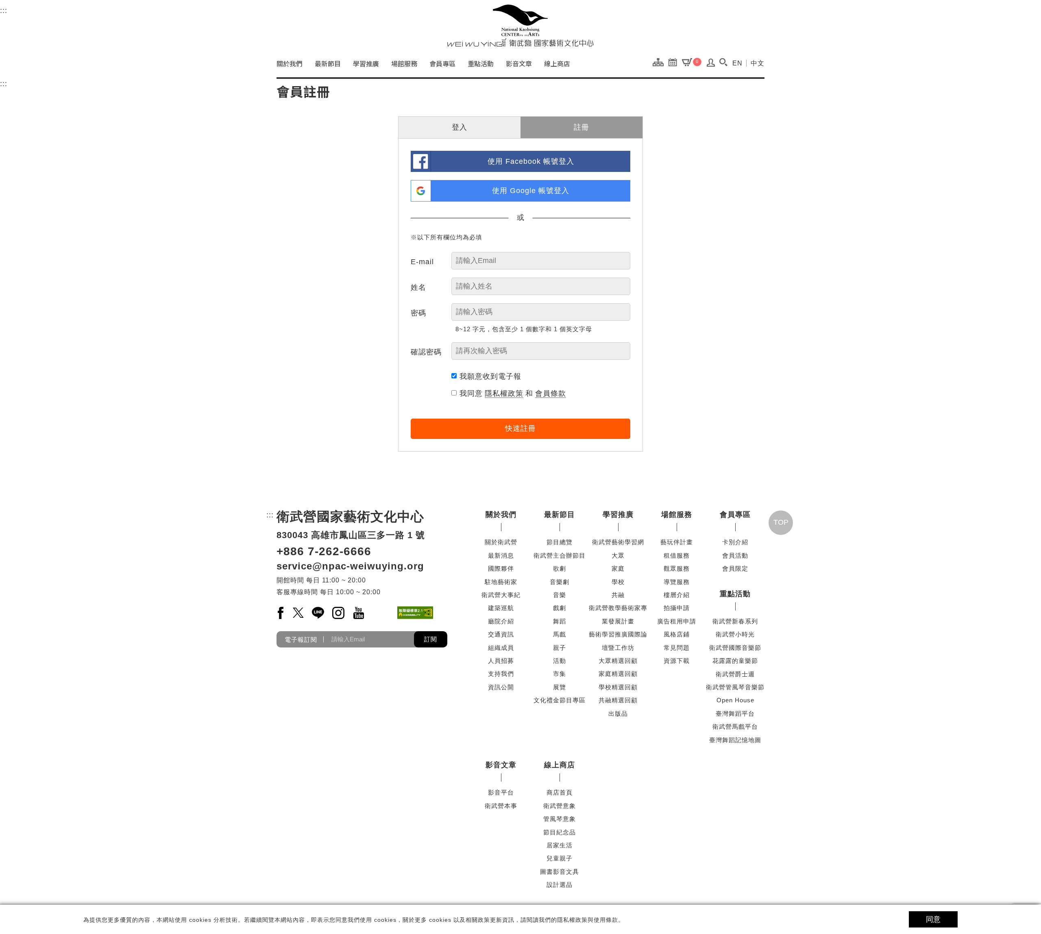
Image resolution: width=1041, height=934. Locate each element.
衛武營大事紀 (500, 594)
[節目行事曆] (675, 61)
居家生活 (560, 845)
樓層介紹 (677, 594)
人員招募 (501, 660)
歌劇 (559, 568)
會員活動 (735, 555)
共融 (618, 594)
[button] (723, 62)
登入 (459, 127)
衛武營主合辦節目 (560, 555)
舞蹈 (559, 621)
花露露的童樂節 (735, 660)
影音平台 (501, 792)
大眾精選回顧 (618, 660)
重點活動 (481, 63)
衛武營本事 (501, 805)
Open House (735, 700)
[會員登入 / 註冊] (711, 64)
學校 (618, 581)
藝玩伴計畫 (676, 542)
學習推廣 (366, 63)
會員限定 (735, 568)
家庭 (618, 568)
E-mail (422, 262)
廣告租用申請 (676, 621)
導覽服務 (677, 581)
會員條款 (550, 393)
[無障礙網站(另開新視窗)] (415, 612)
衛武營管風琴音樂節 (735, 687)
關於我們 (290, 63)
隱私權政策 (504, 393)
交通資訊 (501, 634)
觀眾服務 (677, 568)
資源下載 (677, 660)
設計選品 (560, 884)
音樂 (559, 594)
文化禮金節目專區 (560, 700)
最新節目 (328, 63)
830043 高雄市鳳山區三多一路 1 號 (351, 535)
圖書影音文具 (559, 871)
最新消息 (501, 555)
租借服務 (677, 555)
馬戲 (559, 634)
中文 (757, 63)
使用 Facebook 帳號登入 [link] (531, 161)
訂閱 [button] (430, 639)
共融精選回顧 (618, 700)
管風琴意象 (559, 818)
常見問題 (677, 647)
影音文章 (519, 63)
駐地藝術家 (501, 581)
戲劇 (559, 607)
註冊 (581, 127)
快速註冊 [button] (520, 428)
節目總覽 (560, 542)
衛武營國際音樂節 (735, 647)
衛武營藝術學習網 (618, 542)
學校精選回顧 (618, 687)
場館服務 (404, 63)
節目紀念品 (559, 832)
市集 (559, 673)
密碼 (418, 313)
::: (3, 11)
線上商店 (557, 63)
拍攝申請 (677, 607)
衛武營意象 (559, 805)
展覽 (559, 687)
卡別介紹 (735, 542)
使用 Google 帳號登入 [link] (530, 191)
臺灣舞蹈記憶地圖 (735, 739)
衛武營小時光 (735, 634)
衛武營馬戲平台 (735, 726)
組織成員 (501, 647)
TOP (780, 522)
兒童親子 (560, 858)
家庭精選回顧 (618, 673)
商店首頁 (560, 792)
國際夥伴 (501, 568)
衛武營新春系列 (735, 621)
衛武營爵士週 (735, 674)
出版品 (618, 713)
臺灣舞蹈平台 (735, 713)
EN (737, 63)
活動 (559, 660)
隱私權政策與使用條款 (587, 920)
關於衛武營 (501, 542)
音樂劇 (559, 581)
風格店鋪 (677, 634)
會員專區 (442, 63)
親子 (559, 647)
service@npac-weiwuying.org (350, 565)
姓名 (418, 287)
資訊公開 (501, 687)
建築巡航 (501, 607)
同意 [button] (933, 919)
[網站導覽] (660, 61)
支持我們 (501, 673)
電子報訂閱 (301, 639)
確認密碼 (426, 352)
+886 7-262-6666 (324, 551)
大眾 (618, 555)
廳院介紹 (501, 621)
